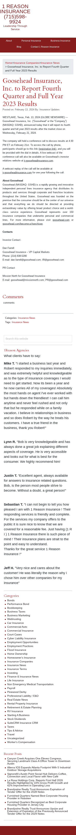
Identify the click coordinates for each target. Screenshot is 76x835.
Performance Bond (18, 604)
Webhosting (14, 619)
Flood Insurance (16, 649)
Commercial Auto (17, 626)
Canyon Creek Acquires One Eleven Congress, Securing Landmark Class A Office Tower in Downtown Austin (38, 761)
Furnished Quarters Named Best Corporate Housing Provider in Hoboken (37, 797)
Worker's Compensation (21, 742)
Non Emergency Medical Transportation (30, 684)
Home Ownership (17, 653)
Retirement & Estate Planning (24, 707)
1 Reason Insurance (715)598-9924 (15, 14)
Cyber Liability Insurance (21, 638)
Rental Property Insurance (22, 703)
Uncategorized (15, 738)
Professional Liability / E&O (23, 695)
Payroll (11, 688)
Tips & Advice (15, 730)
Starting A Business (18, 715)
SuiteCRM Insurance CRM (22, 722)
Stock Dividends (16, 718)
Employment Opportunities (22, 642)
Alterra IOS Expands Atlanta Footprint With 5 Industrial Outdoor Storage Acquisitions (38, 768)
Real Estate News (17, 699)
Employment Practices (20, 646)
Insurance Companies (20, 661)
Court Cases (14, 634)
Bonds (11, 600)
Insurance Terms (17, 669)
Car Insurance (15, 622)
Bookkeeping (14, 607)
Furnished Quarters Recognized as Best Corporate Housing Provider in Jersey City (37, 803)
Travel (10, 734)
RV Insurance (15, 711)
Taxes (10, 726)
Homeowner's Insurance (21, 657)
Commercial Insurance (20, 630)
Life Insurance (15, 680)
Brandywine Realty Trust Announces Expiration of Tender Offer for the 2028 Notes (36, 790)
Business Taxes (16, 611)
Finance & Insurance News (23, 676)
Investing (12, 672)
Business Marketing (18, 615)
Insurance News (26, 318)
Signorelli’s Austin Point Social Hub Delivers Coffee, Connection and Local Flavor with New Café (37, 775)
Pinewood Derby (16, 691)
